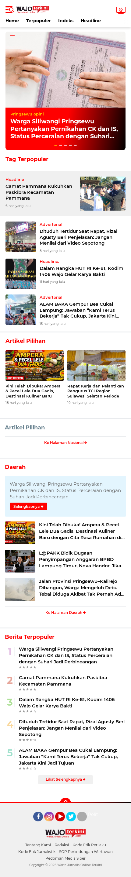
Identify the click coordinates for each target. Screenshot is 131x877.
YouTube (64, 824)
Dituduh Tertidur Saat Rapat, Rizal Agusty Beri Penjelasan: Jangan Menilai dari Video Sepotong (78, 237)
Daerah (15, 467)
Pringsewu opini (27, 114)
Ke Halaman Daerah (64, 612)
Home (12, 20)
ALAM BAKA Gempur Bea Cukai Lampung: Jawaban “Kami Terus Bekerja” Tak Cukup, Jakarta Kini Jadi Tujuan (78, 310)
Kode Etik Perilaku (89, 845)
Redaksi (62, 845)
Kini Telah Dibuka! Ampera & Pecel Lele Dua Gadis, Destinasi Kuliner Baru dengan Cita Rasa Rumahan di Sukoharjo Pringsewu (34, 391)
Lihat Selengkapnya (64, 779)
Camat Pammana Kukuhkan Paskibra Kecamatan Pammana (38, 192)
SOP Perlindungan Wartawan (86, 851)
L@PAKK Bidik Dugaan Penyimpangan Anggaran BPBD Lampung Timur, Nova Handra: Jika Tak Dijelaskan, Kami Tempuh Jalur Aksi (80, 559)
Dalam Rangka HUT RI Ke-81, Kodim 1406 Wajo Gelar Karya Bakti (81, 271)
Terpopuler (38, 20)
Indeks (65, 20)
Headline (91, 20)
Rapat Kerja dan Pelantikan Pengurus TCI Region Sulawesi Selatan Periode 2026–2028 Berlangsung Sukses (95, 391)
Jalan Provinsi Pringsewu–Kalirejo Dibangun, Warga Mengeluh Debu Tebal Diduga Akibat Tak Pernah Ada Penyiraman (81, 587)
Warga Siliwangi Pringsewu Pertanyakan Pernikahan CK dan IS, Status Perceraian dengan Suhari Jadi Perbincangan (64, 132)
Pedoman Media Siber (65, 858)
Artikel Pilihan (25, 427)
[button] (55, 145)
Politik (95, 814)
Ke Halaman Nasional (64, 442)
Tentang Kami (38, 845)
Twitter (73, 824)
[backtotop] (65, 803)
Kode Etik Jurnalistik (36, 851)
